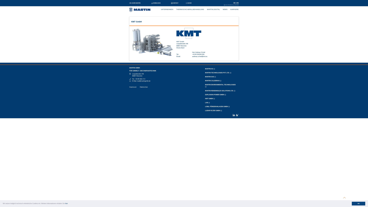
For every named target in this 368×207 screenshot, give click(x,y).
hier (66, 203)
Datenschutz (144, 87)
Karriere (234, 9)
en (238, 3)
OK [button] (359, 203)
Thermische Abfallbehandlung (190, 9)
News (225, 9)
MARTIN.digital (213, 9)
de (234, 3)
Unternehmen (167, 9)
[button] (68, 203)
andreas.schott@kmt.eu (199, 56)
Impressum (133, 87)
